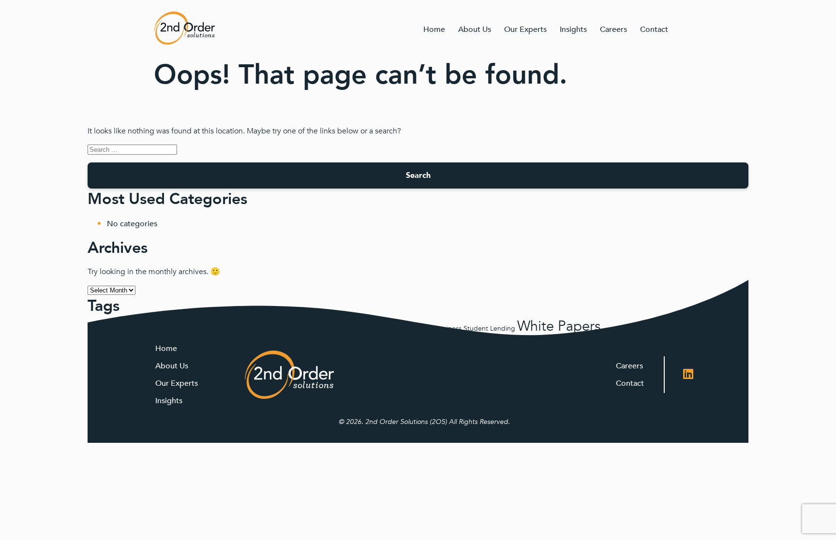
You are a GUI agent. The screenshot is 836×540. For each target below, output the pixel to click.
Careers (613, 29)
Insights (573, 29)
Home (434, 29)
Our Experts (525, 29)
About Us (474, 29)
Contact (654, 29)
